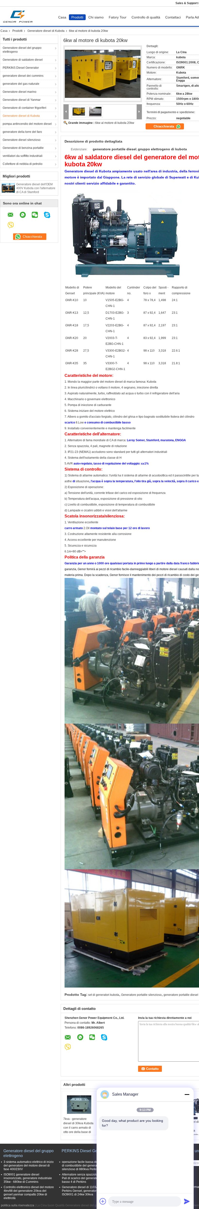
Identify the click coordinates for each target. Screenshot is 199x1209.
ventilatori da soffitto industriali (22, 156)
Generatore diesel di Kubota (46, 31)
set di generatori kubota (103, 995)
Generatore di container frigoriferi (24, 108)
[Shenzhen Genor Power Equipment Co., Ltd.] (66, 111)
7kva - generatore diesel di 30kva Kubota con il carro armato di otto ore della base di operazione (78, 1127)
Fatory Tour (117, 17)
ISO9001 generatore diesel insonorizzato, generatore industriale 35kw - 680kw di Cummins (28, 1178)
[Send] (187, 1201)
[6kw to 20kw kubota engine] (103, 74)
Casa (62, 17)
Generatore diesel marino (19, 91)
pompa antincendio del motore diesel (27, 124)
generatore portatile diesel (181, 995)
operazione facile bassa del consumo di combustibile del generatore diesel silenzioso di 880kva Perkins (86, 1165)
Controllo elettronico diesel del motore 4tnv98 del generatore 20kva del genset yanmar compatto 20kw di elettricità (29, 1192)
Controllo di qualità (146, 17)
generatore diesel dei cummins (23, 75)
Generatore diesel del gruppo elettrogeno (22, 49)
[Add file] (103, 1201)
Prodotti (77, 17)
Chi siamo (96, 17)
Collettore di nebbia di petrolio (22, 164)
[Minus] (187, 1094)
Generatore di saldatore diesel (23, 59)
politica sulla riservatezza (17, 1205)
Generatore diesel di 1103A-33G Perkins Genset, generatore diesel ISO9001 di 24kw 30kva (84, 1190)
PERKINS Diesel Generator (21, 67)
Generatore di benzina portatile (23, 148)
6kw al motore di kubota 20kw (114, 123)
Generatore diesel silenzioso (22, 140)
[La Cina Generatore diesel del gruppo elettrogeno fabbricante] (19, 16)
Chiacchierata (164, 126)
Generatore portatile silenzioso (141, 995)
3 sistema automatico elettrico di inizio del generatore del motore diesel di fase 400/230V (29, 1165)
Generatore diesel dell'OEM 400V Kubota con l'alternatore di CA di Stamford (35, 188)
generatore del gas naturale (21, 83)
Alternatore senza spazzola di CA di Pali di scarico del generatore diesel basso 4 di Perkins (85, 1178)
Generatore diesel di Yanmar (22, 99)
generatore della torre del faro (22, 132)
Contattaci (173, 17)
